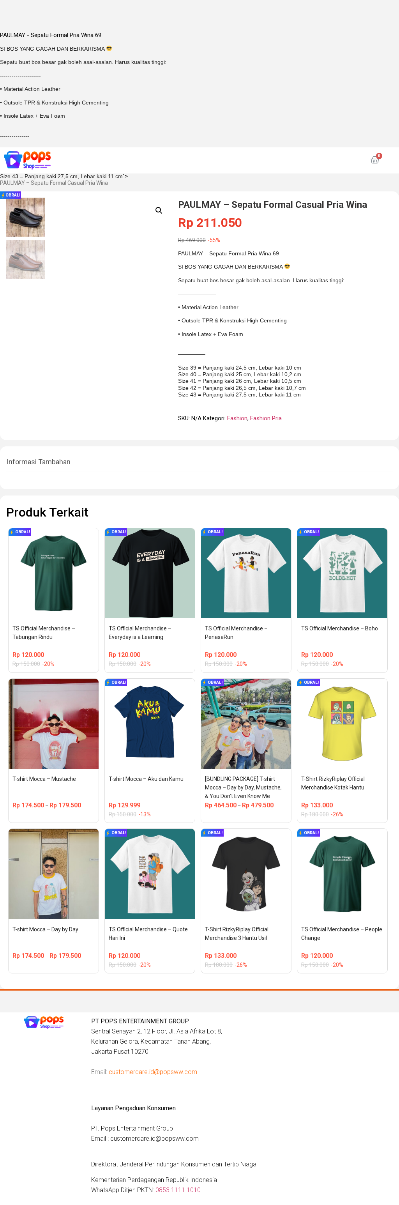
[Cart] (375, 160)
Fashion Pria (266, 418)
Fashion (237, 418)
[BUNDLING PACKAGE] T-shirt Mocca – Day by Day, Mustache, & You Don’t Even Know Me (244, 787)
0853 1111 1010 (178, 1190)
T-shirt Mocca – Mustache (44, 779)
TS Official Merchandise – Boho (339, 628)
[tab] (38, 462)
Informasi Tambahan (39, 462)
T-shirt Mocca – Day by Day (45, 929)
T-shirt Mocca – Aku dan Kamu (146, 779)
